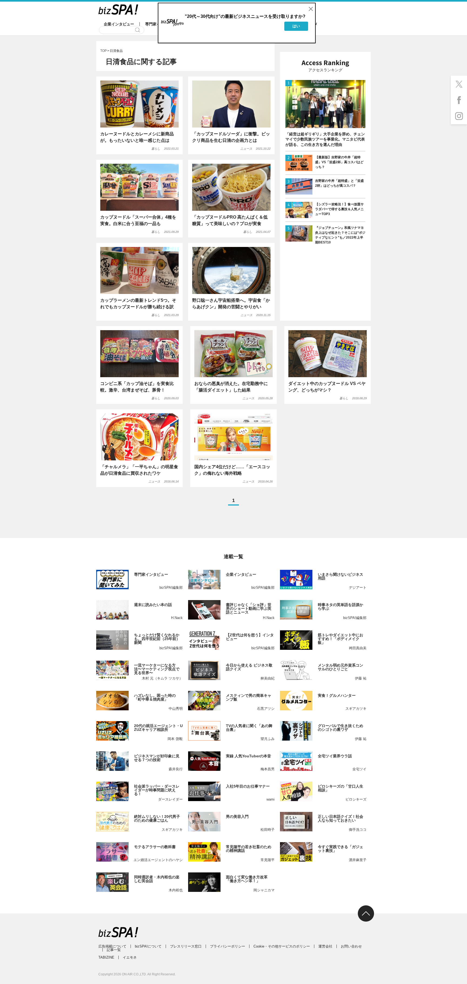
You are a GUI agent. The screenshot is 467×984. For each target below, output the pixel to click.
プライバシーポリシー (227, 946)
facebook (459, 100)
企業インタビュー (119, 24)
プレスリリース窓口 (186, 946)
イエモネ (130, 957)
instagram (459, 116)
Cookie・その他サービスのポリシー (281, 946)
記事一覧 (114, 950)
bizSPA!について (148, 946)
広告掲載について (112, 946)
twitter (459, 84)
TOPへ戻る (366, 913)
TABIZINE (106, 957)
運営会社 (325, 946)
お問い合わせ (351, 946)
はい (296, 26)
